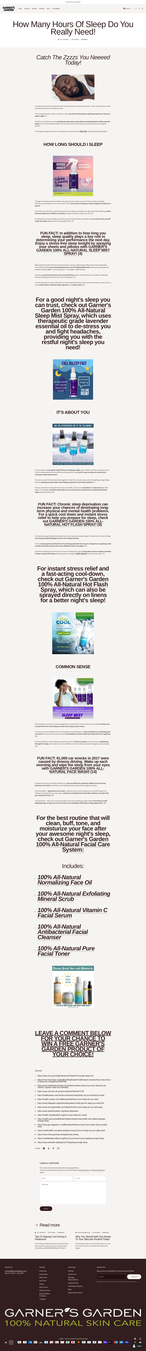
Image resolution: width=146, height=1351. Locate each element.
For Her (26, 8)
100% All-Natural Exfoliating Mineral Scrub (74, 896)
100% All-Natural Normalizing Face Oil (65, 880)
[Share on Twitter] (48, 1148)
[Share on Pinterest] (53, 1148)
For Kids (41, 8)
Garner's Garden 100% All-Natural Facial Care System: (73, 844)
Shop (20, 8)
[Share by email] (58, 1148)
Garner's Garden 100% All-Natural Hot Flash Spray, (73, 584)
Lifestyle (42, 1299)
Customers (56, 8)
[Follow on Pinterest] (135, 1342)
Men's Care (43, 1287)
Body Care (43, 1277)
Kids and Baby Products (44, 1295)
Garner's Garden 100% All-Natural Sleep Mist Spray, (73, 310)
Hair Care (42, 1281)
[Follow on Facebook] (135, 1339)
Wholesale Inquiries (75, 1286)
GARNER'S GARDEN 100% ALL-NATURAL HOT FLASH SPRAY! (73, 523)
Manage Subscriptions (73, 1278)
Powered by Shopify (81, 1339)
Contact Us (72, 1274)
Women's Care (44, 1290)
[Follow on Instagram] (140, 1339)
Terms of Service (99, 1170)
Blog (48, 8)
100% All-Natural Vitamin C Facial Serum (72, 913)
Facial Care (43, 1274)
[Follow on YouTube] (140, 1342)
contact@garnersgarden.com (16, 1271)
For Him (34, 8)
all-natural (64, 39)
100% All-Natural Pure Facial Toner (66, 951)
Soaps (41, 1284)
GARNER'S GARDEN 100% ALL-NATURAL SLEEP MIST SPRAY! (73, 250)
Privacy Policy (84, 1170)
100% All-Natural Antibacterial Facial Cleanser (63, 931)
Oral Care (42, 1271)
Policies (71, 1271)
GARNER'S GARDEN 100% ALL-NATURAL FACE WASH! (76, 770)
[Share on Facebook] (44, 1148)
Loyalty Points (73, 1283)
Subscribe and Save (75, 1293)
